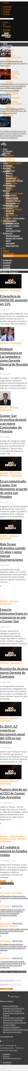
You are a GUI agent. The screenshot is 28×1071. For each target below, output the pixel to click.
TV (4, 217)
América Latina (12, 92)
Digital (6, 251)
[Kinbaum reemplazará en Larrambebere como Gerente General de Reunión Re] (7, 340)
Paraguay (6, 32)
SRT (7, 195)
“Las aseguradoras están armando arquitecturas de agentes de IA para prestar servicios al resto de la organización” (13, 964)
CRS (4, 24)
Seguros (9, 175)
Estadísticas (8, 256)
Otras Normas (11, 78)
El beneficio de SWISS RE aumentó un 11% (13, 300)
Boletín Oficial (12, 72)
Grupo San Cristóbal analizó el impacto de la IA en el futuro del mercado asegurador (13, 111)
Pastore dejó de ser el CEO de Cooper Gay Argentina (13, 793)
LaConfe (6, 22)
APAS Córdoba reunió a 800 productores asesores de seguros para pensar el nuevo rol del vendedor (14, 1021)
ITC (7, 215)
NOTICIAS (9, 82)
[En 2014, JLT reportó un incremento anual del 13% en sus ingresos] (11, 715)
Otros (8, 188)
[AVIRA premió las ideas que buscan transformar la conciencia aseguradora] (5, 56)
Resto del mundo (13, 98)
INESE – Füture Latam (14, 193)
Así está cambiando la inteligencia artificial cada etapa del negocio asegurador (15, 1029)
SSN (7, 68)
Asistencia (10, 155)
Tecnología (10, 185)
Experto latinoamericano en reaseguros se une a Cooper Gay (13, 615)
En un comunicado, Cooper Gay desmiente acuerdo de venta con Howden (13, 488)
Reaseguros (10, 161)
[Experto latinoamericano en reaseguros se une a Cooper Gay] (7, 598)
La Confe (10, 213)
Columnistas (8, 116)
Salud (8, 60)
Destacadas (15, 473)
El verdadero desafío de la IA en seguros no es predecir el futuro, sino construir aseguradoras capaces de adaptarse (13, 134)
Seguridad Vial (12, 215)
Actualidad (7, 46)
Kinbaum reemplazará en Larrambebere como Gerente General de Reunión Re (14, 358)
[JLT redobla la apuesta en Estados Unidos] (11, 833)
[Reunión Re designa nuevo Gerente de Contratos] (11, 660)
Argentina (6, 30)
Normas (6, 190)
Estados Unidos (12, 94)
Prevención (8, 233)
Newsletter (7, 26)
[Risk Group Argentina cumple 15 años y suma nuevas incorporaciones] (11, 533)
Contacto (6, 3)
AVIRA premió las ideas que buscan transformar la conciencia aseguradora (13, 63)
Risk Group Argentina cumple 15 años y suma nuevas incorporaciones (12, 551)
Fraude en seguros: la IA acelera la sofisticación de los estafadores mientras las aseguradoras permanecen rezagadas (14, 87)
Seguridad (10, 243)
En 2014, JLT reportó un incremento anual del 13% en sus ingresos (12, 734)
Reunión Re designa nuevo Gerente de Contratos (14, 672)
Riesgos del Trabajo (14, 58)
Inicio (5, 44)
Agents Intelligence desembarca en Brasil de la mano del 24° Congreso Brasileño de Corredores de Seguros (13, 1011)
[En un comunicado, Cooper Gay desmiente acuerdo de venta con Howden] (11, 470)
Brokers (9, 157)
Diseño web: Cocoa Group (12, 1058)
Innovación (17, 906)
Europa (9, 228)
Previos (3, 881)
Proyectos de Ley (13, 74)
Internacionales (10, 195)
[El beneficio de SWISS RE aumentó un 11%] (11, 287)
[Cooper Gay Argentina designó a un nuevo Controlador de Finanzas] (5, 405)
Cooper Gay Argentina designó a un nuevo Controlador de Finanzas (13, 423)
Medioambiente (12, 102)
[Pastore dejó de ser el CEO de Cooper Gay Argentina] (11, 778)
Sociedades (11, 203)
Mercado (7, 168)
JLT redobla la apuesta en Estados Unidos (13, 851)
